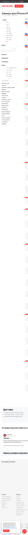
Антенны (4, 85)
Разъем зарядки (6, 111)
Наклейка (4, 107)
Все (6, 41)
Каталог (20, 6)
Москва (21, 1)
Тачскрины (4, 121)
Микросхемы (5, 105)
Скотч (3, 115)
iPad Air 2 (9, 28)
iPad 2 (8, 22)
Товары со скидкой (6, 500)
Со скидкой (9, 70)
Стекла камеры (5, 119)
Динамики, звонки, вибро (8, 87)
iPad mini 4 (9, 33)
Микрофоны (5, 103)
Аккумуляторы (5, 83)
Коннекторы (5, 95)
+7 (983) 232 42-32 (6, 1)
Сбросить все (5, 80)
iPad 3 (8, 24)
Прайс (3, 505)
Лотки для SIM (5, 101)
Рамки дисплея (5, 113)
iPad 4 (8, 26)
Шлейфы (4, 123)
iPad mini (9, 31)
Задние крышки (6, 91)
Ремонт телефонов (6, 496)
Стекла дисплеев (6, 117)
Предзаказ (9, 74)
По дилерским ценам (12, 67)
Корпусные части (6, 99)
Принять (6, 530)
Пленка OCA (5, 109)
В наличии (9, 76)
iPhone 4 (9, 37)
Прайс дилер (5, 507)
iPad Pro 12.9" (10, 35)
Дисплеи (4, 89)
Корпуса (4, 97)
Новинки (9, 72)
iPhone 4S (9, 39)
